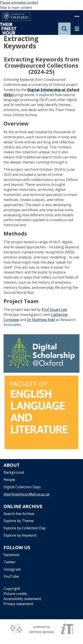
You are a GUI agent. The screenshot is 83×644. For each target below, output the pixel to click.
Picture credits (15, 593)
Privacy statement (18, 603)
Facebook (11, 554)
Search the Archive (19, 513)
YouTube (11, 576)
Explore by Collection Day (25, 528)
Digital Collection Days (22, 486)
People (9, 479)
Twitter (10, 562)
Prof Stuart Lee (54, 309)
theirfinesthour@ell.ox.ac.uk (27, 494)
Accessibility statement (22, 598)
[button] (77, 16)
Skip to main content (16, 7)
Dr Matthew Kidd (41, 319)
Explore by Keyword (20, 535)
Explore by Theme (19, 520)
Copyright (12, 588)
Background (14, 472)
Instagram (12, 569)
